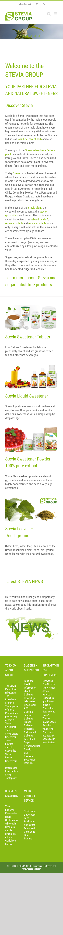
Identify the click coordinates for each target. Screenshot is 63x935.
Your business (9, 808)
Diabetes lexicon (28, 720)
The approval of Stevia (11, 708)
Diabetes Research (29, 727)
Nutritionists (49, 742)
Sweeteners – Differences (11, 764)
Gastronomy (11, 820)
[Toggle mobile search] (49, 14)
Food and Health (28, 682)
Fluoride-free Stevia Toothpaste (11, 775)
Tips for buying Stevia (49, 720)
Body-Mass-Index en (30, 761)
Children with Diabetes (30, 734)
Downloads (30, 814)
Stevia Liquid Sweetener (11, 735)
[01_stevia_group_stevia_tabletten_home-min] (31, 306)
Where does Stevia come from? (49, 712)
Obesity (27, 749)
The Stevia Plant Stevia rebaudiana (11, 689)
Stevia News (30, 811)
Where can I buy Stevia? (48, 734)
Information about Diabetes (30, 691)
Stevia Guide (49, 739)
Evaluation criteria (10, 835)
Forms (8, 844)
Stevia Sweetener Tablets (10, 727)
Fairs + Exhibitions (29, 819)
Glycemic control (28, 713)
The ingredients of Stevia (10, 699)
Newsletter (29, 824)
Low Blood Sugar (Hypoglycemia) (30, 743)
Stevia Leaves (8, 756)
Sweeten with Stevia (48, 727)
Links (26, 835)
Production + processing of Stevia (11, 717)
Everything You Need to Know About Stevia (49, 686)
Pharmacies (11, 813)
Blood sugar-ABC (30, 706)
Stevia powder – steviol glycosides (10, 745)
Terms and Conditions (29, 830)
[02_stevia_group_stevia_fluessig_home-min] (31, 365)
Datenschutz (49, 866)
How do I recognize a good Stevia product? (48, 700)
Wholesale (10, 823)
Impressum (37, 866)
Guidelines (10, 840)
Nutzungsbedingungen (31, 869)
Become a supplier (10, 828)
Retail (8, 816)
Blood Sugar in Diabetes (30, 700)
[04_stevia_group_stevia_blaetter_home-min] (31, 498)
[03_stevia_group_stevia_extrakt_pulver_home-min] (31, 428)
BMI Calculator (29, 754)
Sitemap (28, 838)
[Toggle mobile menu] (56, 14)
